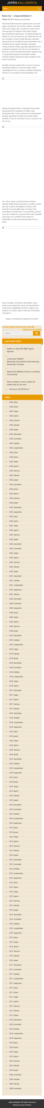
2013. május (13, 892)
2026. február (14, 425)
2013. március (14, 901)
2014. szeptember (16, 819)
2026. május (13, 411)
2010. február (14, 1066)
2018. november (15, 668)
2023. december (15, 507)
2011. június (13, 992)
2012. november (15, 919)
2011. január (13, 1015)
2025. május (13, 462)
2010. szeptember (16, 1034)
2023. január (13, 539)
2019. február (14, 654)
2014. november (15, 809)
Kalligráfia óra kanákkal (32, 330)
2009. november (15, 1075)
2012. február (14, 956)
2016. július (13, 732)
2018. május (13, 681)
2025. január (13, 480)
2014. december (15, 805)
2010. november (15, 1024)
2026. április (13, 416)
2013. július (13, 883)
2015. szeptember (16, 768)
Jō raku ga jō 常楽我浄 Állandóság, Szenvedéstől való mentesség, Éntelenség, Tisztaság (23, 361)
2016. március (14, 750)
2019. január (13, 658)
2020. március (14, 626)
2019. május (13, 649)
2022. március (14, 562)
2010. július (13, 1043)
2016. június (13, 736)
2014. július (13, 828)
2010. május (13, 1052)
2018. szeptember (16, 677)
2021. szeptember (16, 585)
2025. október (14, 443)
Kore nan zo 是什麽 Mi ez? (19, 389)
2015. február (14, 796)
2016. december (15, 713)
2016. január (13, 754)
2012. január (13, 960)
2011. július (13, 988)
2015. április (13, 791)
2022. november (15, 549)
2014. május (13, 837)
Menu (5, 8)
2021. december (15, 576)
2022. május (13, 553)
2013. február (14, 905)
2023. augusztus (15, 512)
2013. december (15, 860)
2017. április (13, 700)
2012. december (15, 915)
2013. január (13, 910)
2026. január (13, 430)
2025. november (15, 439)
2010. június (13, 1047)
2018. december (15, 663)
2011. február (14, 1011)
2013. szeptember (16, 873)
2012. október (14, 924)
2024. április (13, 494)
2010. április (13, 1056)
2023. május (13, 526)
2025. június (13, 457)
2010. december (15, 1020)
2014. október (14, 814)
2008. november (15, 1088)
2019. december (15, 635)
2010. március (14, 1061)
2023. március (14, 535)
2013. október (14, 869)
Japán (22, 3)
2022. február (14, 567)
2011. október (14, 974)
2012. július (13, 937)
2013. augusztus (15, 878)
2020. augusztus (15, 608)
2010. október (14, 1029)
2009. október (14, 1079)
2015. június (13, 782)
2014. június (13, 832)
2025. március (14, 471)
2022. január (13, 571)
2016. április (13, 745)
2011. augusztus (15, 983)
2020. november (15, 603)
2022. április (13, 558)
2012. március (14, 951)
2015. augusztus (15, 773)
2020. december (15, 599)
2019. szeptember (16, 645)
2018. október (14, 672)
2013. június (13, 887)
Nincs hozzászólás (22, 19)
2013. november (15, 864)
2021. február (14, 594)
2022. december (15, 544)
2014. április (13, 841)
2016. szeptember (16, 722)
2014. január (13, 855)
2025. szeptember (16, 448)
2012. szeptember (16, 928)
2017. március (14, 704)
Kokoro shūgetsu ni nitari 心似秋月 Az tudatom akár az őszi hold (21, 383)
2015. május (13, 786)
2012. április (13, 947)
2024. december (15, 485)
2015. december (15, 759)
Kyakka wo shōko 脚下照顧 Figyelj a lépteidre (20, 350)
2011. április (13, 1002)
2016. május (13, 741)
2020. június (13, 613)
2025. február (14, 475)
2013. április (13, 896)
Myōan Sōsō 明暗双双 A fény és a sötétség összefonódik (23, 373)
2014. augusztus (15, 823)
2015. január (13, 800)
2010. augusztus (15, 1038)
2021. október (14, 581)
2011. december (15, 965)
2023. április (13, 530)
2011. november (15, 970)
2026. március (14, 420)
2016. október (14, 718)
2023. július (13, 517)
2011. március (14, 1006)
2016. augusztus (15, 727)
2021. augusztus (15, 590)
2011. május (13, 997)
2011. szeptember (16, 979)
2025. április (13, 466)
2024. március (14, 498)
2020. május (13, 617)
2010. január (13, 1070)
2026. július (13, 402)
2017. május (13, 695)
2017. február (14, 709)
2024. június (13, 489)
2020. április (13, 622)
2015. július (13, 777)
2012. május (13, 942)
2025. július (13, 452)
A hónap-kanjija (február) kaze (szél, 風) (18, 327)
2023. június (13, 521)
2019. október (14, 640)
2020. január (13, 631)
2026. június (13, 407)
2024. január (13, 503)
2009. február (14, 1084)
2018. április (13, 686)
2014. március (14, 846)
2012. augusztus (15, 933)
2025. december (15, 434)
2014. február (14, 851)
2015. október (14, 764)
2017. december (15, 690)
